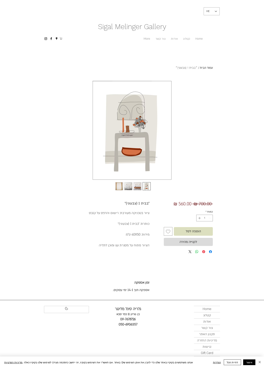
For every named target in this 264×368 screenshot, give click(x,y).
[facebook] (51, 38)
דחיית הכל (232, 362)
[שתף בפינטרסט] (204, 252)
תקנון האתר (207, 334)
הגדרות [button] (217, 362)
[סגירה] (260, 362)
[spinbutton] (204, 218)
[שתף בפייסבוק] (210, 252)
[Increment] (199, 218)
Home (207, 309)
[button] (61, 38)
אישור (249, 362)
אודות (207, 322)
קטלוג (207, 315)
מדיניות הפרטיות (13, 362)
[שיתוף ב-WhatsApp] (197, 252)
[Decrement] (210, 218)
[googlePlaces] (56, 38)
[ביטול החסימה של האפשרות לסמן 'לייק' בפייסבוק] (66, 309)
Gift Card (207, 353)
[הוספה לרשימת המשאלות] (168, 231)
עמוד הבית (206, 67)
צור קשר (207, 328)
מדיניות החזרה (207, 340)
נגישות (207, 347)
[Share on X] (190, 252)
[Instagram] (46, 38)
